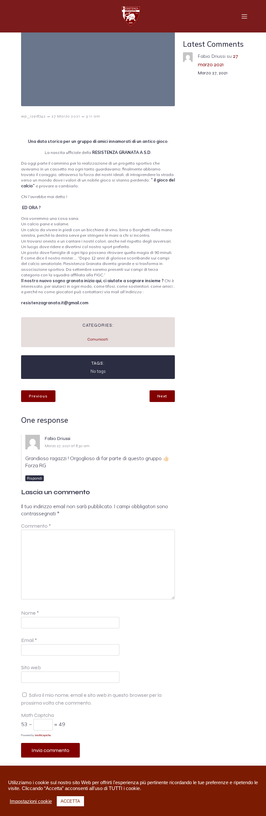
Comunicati (97, 339)
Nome (30, 613)
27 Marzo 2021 (66, 116)
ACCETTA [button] (70, 801)
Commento (36, 526)
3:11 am (93, 116)
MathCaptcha (43, 735)
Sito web (31, 667)
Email (29, 640)
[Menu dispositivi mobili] (244, 16)
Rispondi (34, 478)
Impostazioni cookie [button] (31, 801)
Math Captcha (37, 715)
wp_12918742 (33, 116)
